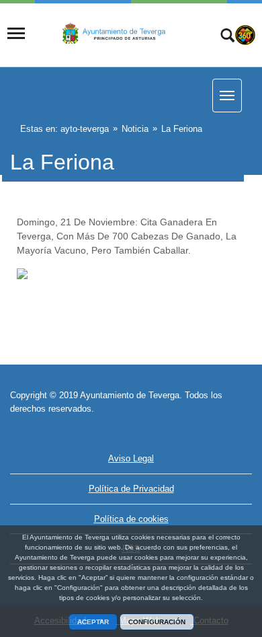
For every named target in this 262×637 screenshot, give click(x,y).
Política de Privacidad (131, 489)
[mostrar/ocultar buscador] (227, 37)
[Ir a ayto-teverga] (115, 34)
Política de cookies (131, 519)
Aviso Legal (131, 458)
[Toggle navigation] (16, 33)
